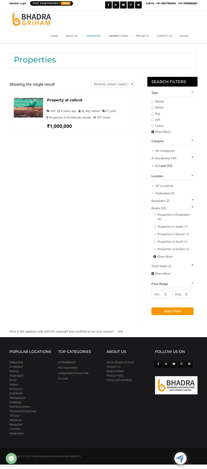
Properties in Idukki (172, 227)
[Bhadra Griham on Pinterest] (138, 4)
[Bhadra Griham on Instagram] (131, 4)
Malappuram (18, 397)
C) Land (110, 111)
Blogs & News (115, 371)
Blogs (184, 35)
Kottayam (16, 389)
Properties (93, 35)
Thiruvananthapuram (23, 411)
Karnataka (160, 201)
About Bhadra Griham (120, 362)
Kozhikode (16, 393)
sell (157, 120)
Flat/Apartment (68, 367)
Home (54, 35)
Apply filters (172, 311)
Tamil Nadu (161, 266)
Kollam (14, 384)
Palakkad (15, 402)
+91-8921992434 (166, 3)
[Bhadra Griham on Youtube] (123, 4)
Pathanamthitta (20, 406)
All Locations (164, 186)
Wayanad (15, 420)
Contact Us (164, 35)
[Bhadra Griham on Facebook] (108, 4)
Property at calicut (64, 100)
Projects (142, 35)
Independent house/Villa (73, 373)
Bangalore (16, 424)
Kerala (87, 117)
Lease (159, 126)
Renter (159, 107)
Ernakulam (16, 366)
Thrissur (15, 415)
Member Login (18, 3)
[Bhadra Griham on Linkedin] (116, 4)
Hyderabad (164, 193)
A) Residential (163, 158)
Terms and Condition (119, 380)
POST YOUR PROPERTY (51, 3)
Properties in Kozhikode (65, 117)
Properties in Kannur (173, 234)
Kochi (13, 380)
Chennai (15, 429)
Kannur (14, 371)
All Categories (165, 151)
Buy (157, 113)
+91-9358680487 (187, 3)
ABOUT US (72, 35)
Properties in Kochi (172, 241)
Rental (159, 101)
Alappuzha (16, 362)
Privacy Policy (115, 375)
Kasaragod (16, 375)
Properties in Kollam (173, 249)
